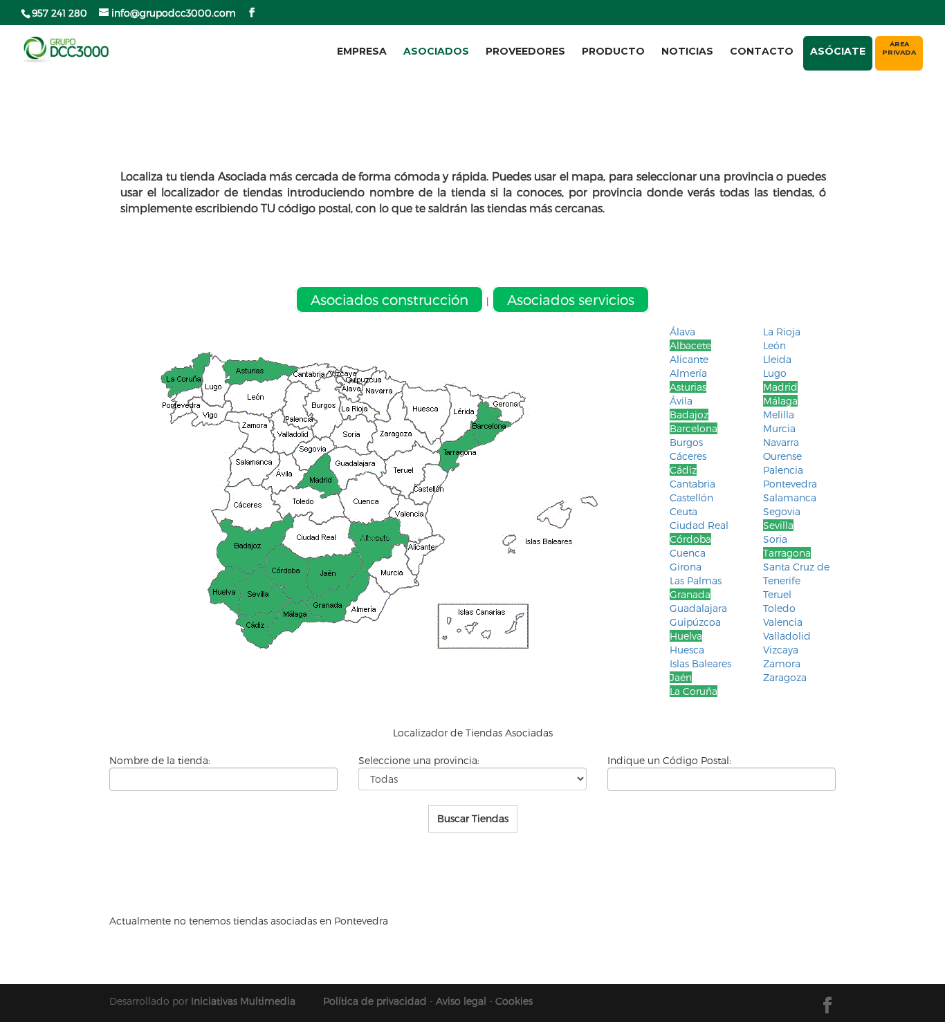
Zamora (781, 663)
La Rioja (781, 331)
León (774, 345)
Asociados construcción (389, 299)
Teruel (777, 594)
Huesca (687, 650)
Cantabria (692, 484)
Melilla (778, 414)
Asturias (688, 387)
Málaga (780, 401)
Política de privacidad (375, 1001)
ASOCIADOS (436, 51)
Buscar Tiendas (472, 818)
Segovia (781, 511)
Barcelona (693, 428)
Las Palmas (696, 580)
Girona (685, 567)
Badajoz (689, 414)
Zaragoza (785, 677)
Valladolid (787, 636)
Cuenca (688, 553)
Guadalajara (698, 608)
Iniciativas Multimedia (243, 1001)
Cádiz (683, 470)
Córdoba (690, 539)
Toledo (779, 608)
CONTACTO (761, 51)
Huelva (686, 636)
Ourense (782, 456)
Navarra (781, 442)
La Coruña (693, 691)
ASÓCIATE (837, 51)
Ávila (681, 401)
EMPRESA (362, 51)
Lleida (777, 359)
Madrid (780, 387)
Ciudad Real (699, 525)
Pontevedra (790, 484)
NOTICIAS (687, 51)
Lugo (775, 373)
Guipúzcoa (695, 622)
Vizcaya (780, 650)
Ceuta (683, 511)
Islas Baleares (700, 663)
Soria (775, 539)
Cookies (514, 1001)
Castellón (691, 497)
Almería (688, 373)
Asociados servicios (570, 299)
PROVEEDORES (525, 51)
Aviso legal (461, 1001)
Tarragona (787, 553)
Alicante (689, 359)
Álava (682, 331)
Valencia (782, 622)
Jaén (681, 677)
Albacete (690, 345)
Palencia (783, 470)
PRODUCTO (613, 51)
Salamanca (789, 497)
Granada (690, 594)
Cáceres (688, 456)
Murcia (779, 428)
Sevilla (778, 525)
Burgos (686, 442)
